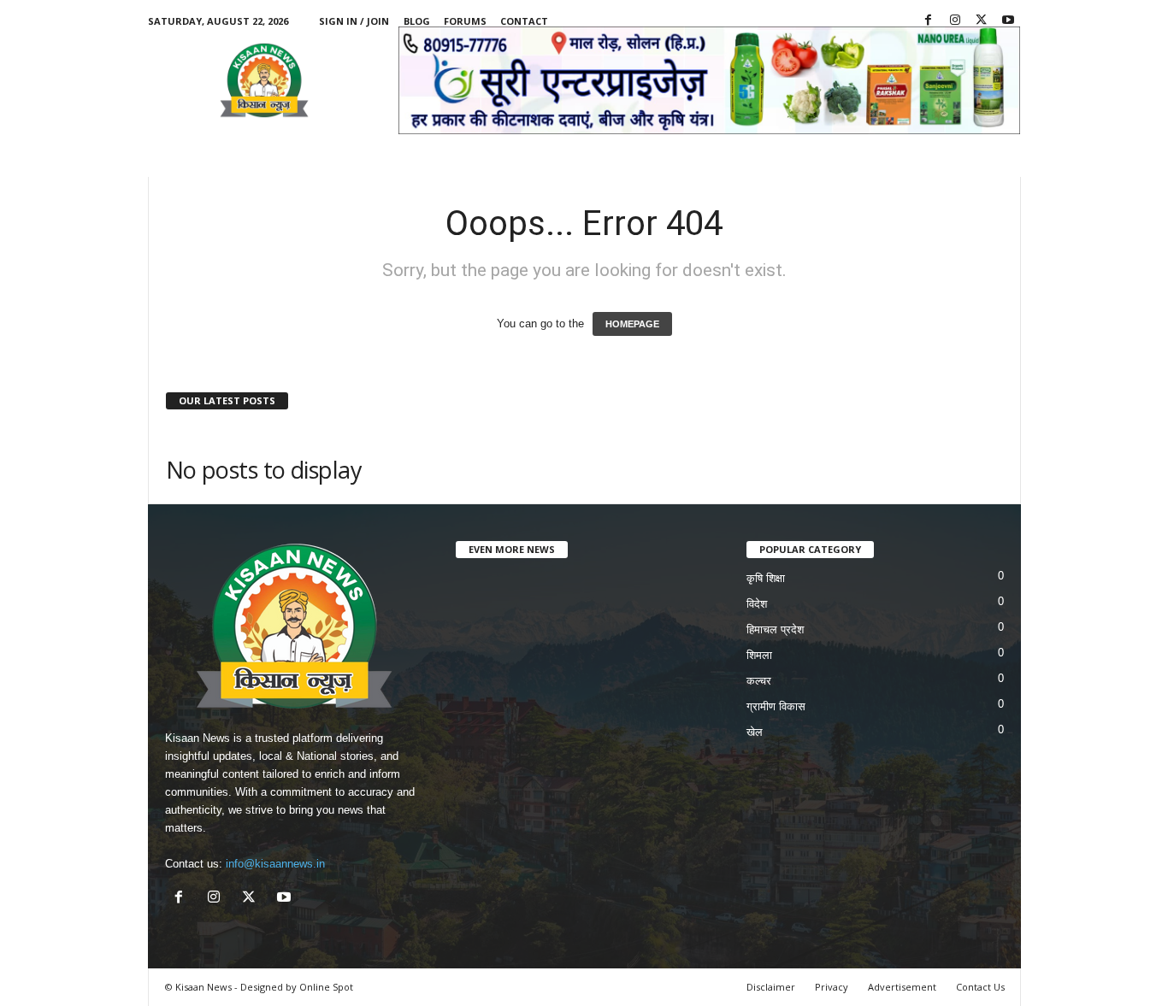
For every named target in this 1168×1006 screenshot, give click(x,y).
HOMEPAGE (632, 324)
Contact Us (980, 986)
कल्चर (758, 680)
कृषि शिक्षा (765, 578)
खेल (754, 732)
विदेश (756, 603)
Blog (417, 21)
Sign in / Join (354, 21)
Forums (465, 21)
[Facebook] (928, 21)
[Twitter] (981, 21)
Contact (524, 21)
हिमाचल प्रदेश (775, 629)
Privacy (831, 986)
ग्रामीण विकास (775, 706)
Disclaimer (770, 986)
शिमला (759, 655)
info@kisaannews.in (275, 863)
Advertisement (902, 986)
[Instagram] (955, 21)
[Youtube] (1008, 21)
